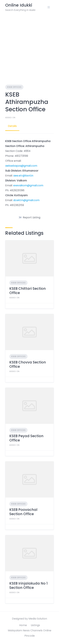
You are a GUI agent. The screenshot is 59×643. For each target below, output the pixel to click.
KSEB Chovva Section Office (27, 364)
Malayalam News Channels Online (29, 630)
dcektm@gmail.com (26, 200)
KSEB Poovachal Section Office (23, 511)
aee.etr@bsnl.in (23, 175)
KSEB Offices (14, 87)
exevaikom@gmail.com (28, 185)
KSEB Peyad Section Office (26, 438)
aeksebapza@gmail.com (21, 166)
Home (23, 625)
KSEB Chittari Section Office (27, 290)
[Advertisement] (29, 45)
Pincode (29, 636)
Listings (35, 625)
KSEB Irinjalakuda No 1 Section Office (28, 585)
